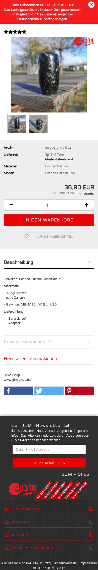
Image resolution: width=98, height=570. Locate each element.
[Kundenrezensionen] (15, 35)
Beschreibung (18, 262)
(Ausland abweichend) (59, 159)
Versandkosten (65, 563)
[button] (11, 205)
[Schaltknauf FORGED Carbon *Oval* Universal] (49, 74)
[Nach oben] (84, 562)
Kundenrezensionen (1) (28, 341)
